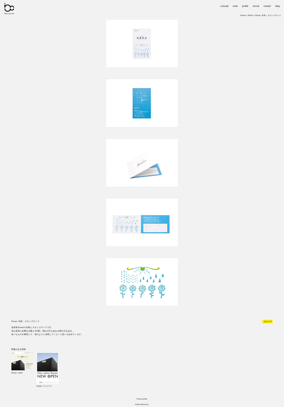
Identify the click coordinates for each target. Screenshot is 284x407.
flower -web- (17, 373)
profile (245, 6)
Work (250, 15)
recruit (256, 6)
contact (267, 6)
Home (243, 15)
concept (224, 6)
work (235, 6)
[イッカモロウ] (9, 12)
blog (277, 6)
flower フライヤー (45, 386)
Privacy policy (142, 399)
